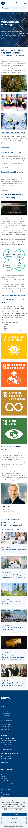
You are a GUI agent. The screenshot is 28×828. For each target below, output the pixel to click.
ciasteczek (18, 810)
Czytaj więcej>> (5, 147)
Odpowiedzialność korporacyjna (9, 782)
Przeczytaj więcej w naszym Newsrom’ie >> (11, 529)
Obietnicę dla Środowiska (16, 136)
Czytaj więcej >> (5, 167)
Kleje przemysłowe (6, 780)
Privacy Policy (19, 826)
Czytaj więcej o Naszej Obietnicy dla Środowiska (13, 295)
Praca (2, 775)
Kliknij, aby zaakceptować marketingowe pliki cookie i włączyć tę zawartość (14, 208)
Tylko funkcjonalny (14, 818)
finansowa (19, 172)
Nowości (3, 773)
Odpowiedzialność (8, 172)
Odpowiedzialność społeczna (12, 152)
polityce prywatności (10, 810)
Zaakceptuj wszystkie (14, 814)
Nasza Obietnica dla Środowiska (9, 784)
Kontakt (3, 796)
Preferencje (14, 822)
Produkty (3, 776)
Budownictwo (4, 778)
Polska (19, 3)
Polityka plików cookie (9, 826)
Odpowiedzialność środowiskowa (13, 132)
